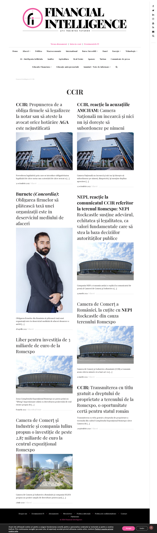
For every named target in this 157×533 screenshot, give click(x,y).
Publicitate (75, 516)
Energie (116, 51)
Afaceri (27, 51)
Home (15, 51)
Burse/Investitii (90, 51)
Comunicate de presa (120, 59)
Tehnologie (131, 51)
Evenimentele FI (91, 44)
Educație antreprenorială (67, 67)
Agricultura (64, 59)
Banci (105, 51)
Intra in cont (75, 44)
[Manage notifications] (151, 528)
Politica (38, 51)
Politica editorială (83, 513)
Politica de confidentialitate (105, 513)
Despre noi (23, 513)
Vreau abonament (59, 44)
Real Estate (78, 59)
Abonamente (54, 513)
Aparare (91, 59)
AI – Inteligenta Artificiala (31, 59)
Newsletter (67, 513)
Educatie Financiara (42, 67)
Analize (50, 59)
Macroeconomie (54, 51)
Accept (128, 528)
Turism (103, 59)
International (71, 51)
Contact (124, 513)
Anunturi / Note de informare (97, 67)
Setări (142, 528)
